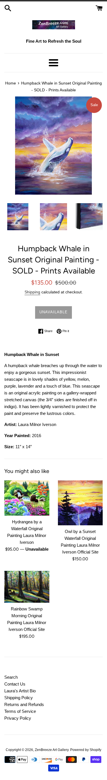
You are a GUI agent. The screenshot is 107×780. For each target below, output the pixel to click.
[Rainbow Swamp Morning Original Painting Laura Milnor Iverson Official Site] (26, 587)
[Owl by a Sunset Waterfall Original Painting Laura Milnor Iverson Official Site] (80, 502)
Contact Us (14, 684)
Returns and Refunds (24, 704)
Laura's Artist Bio (20, 690)
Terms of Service (20, 711)
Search (11, 677)
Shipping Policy (18, 697)
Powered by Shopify (85, 750)
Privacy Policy (17, 718)
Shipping (32, 292)
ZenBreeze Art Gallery (51, 750)
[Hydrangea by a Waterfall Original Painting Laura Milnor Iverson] (26, 498)
